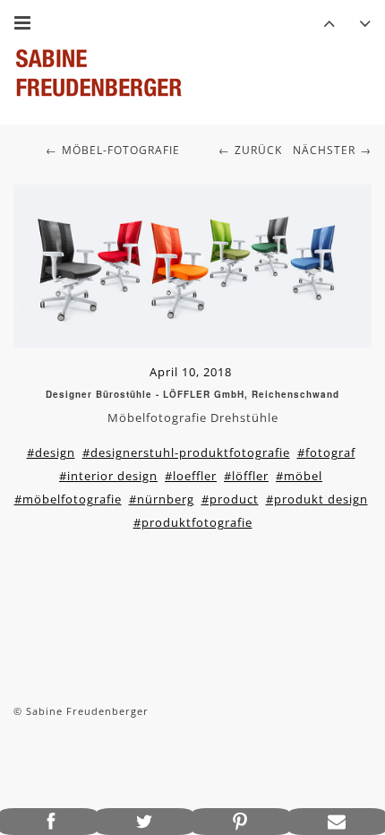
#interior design (108, 476)
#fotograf (326, 452)
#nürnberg (161, 499)
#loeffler (191, 476)
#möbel (299, 476)
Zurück (258, 150)
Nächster (324, 150)
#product (230, 499)
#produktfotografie (192, 522)
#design (51, 452)
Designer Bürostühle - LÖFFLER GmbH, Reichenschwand (192, 394)
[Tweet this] (145, 821)
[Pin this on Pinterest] (240, 821)
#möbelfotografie (68, 499)
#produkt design (317, 499)
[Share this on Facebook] (48, 821)
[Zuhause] (98, 73)
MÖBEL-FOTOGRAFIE (121, 150)
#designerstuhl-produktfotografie (186, 452)
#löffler (246, 476)
